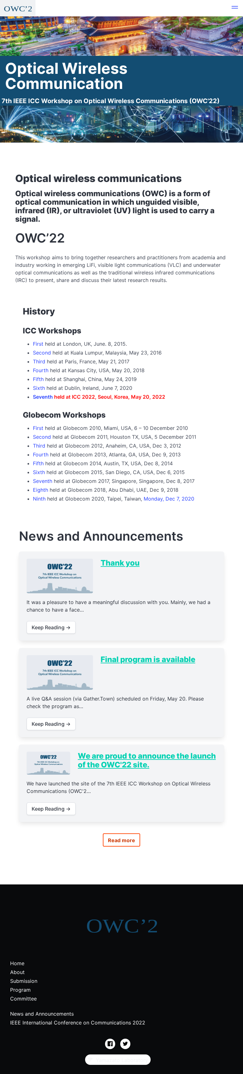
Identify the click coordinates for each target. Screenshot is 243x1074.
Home (17, 963)
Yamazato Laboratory (120, 1060)
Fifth (38, 379)
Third (39, 361)
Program (20, 990)
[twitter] (125, 1044)
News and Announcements (42, 1014)
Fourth (40, 370)
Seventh (43, 397)
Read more (121, 840)
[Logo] (17, 8)
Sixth (39, 388)
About (17, 972)
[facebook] (110, 1044)
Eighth (40, 490)
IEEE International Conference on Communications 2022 (77, 1022)
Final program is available (148, 659)
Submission (23, 981)
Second (42, 352)
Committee (23, 998)
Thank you (120, 562)
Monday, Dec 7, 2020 (169, 499)
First (38, 344)
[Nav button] (234, 8)
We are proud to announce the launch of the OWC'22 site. (147, 760)
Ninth (39, 499)
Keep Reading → (51, 627)
